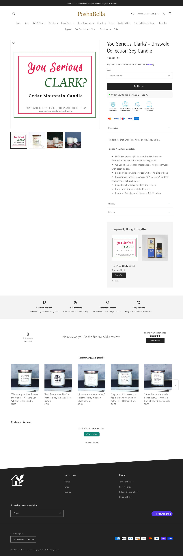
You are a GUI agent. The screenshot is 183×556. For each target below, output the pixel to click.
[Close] (137, 257)
